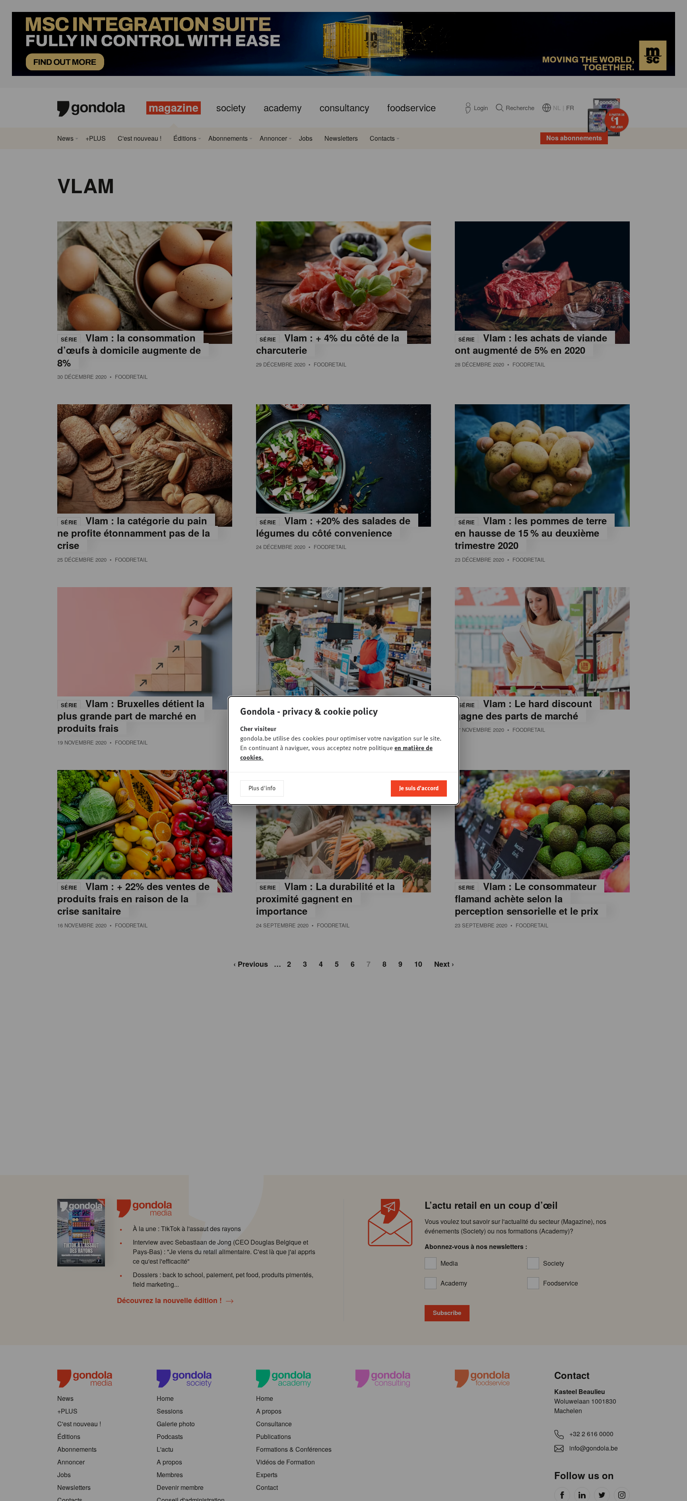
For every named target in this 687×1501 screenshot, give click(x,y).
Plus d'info (262, 787)
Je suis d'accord (419, 787)
